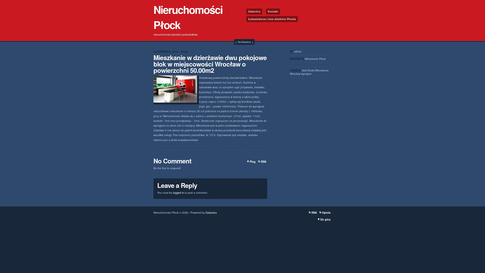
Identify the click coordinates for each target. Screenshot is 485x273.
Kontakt (273, 11)
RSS (263, 161)
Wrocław (295, 74)
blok (304, 70)
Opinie (326, 212)
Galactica (254, 11)
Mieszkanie (322, 70)
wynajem (306, 74)
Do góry (325, 219)
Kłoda (310, 70)
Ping (253, 161)
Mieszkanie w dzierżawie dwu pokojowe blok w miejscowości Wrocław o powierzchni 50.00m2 (210, 64)
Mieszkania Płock (315, 59)
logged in (178, 193)
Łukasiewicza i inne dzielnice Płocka (272, 19)
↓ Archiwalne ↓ (244, 42)
